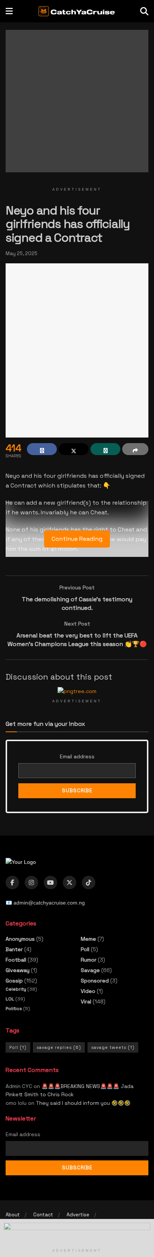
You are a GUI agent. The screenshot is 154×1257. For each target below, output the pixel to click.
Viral (86, 1001)
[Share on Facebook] (42, 449)
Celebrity (16, 989)
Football (16, 959)
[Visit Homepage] (76, 11)
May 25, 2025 (21, 253)
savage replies (59, 1047)
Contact (43, 1214)
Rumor (88, 959)
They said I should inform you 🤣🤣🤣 (83, 1103)
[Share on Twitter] (74, 449)
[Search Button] (144, 11)
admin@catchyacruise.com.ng (49, 903)
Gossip (14, 980)
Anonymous (20, 938)
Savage (90, 970)
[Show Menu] (9, 11)
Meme (88, 938)
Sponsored (95, 980)
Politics (14, 1009)
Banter (14, 949)
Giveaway (18, 970)
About (13, 1214)
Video (88, 991)
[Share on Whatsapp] (105, 449)
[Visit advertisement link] (77, 107)
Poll (85, 949)
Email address (77, 756)
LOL (10, 999)
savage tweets (113, 1047)
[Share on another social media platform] (135, 449)
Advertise (78, 1214)
